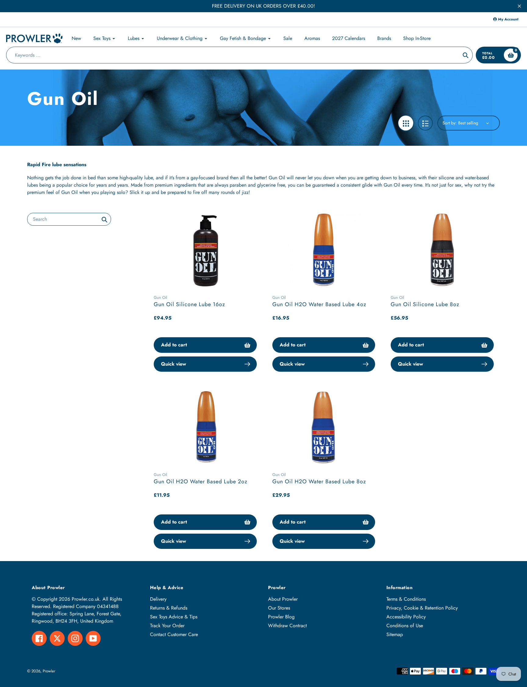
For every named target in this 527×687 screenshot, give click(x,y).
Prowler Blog (281, 616)
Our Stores (279, 607)
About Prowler (283, 599)
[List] (425, 123)
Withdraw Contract (287, 625)
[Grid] (405, 123)
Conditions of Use (404, 625)
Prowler (49, 671)
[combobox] (69, 219)
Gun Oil (160, 297)
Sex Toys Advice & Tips (173, 616)
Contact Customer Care (174, 634)
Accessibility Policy (406, 616)
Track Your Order (167, 625)
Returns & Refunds (168, 607)
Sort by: (450, 123)
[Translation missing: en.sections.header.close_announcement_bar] (519, 6)
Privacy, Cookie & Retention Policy (422, 607)
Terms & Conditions (406, 599)
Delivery (158, 599)
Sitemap (394, 634)
